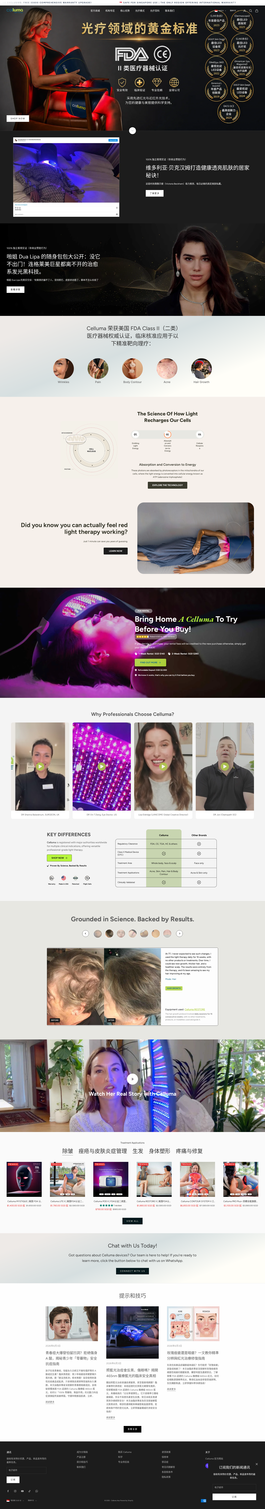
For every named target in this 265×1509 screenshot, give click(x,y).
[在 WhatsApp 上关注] (36, 1491)
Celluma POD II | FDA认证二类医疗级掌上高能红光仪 (111, 1201)
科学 (120, 1457)
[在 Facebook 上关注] (8, 1491)
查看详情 (15, 289)
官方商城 (95, 10)
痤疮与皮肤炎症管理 (103, 1151)
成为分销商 (82, 1452)
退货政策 (166, 1452)
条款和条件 (167, 1472)
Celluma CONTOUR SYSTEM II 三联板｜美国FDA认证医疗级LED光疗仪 (197, 1201)
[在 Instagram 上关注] (15, 1491)
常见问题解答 (168, 1467)
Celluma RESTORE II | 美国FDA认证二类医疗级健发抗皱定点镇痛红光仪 (154, 1201)
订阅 (234, 1497)
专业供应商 (123, 1462)
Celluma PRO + (193, 1006)
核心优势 (125, 10)
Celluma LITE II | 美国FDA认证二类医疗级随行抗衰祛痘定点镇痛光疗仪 (67, 1201)
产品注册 (81, 1457)
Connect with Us (132, 1271)
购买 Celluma (124, 1452)
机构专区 (110, 10)
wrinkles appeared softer (177, 963)
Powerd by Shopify (126, 1500)
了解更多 (155, 193)
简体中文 (233, 11)
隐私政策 (166, 1477)
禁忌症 (165, 1462)
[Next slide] (179, 933)
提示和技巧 (82, 1462)
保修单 (165, 1457)
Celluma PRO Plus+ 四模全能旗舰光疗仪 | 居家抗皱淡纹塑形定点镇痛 (240, 1201)
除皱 (67, 1151)
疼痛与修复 (189, 1151)
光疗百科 (155, 10)
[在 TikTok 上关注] (29, 1491)
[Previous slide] (85, 933)
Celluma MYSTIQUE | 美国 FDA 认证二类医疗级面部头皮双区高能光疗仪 (24, 1201)
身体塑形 (159, 1151)
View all (132, 1221)
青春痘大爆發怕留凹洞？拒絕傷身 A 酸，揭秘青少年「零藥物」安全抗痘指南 (71, 1358)
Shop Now (18, 118)
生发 (137, 1151)
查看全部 (132, 1429)
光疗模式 (140, 10)
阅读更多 (50, 1402)
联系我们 (169, 10)
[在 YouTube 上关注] (22, 1491)
